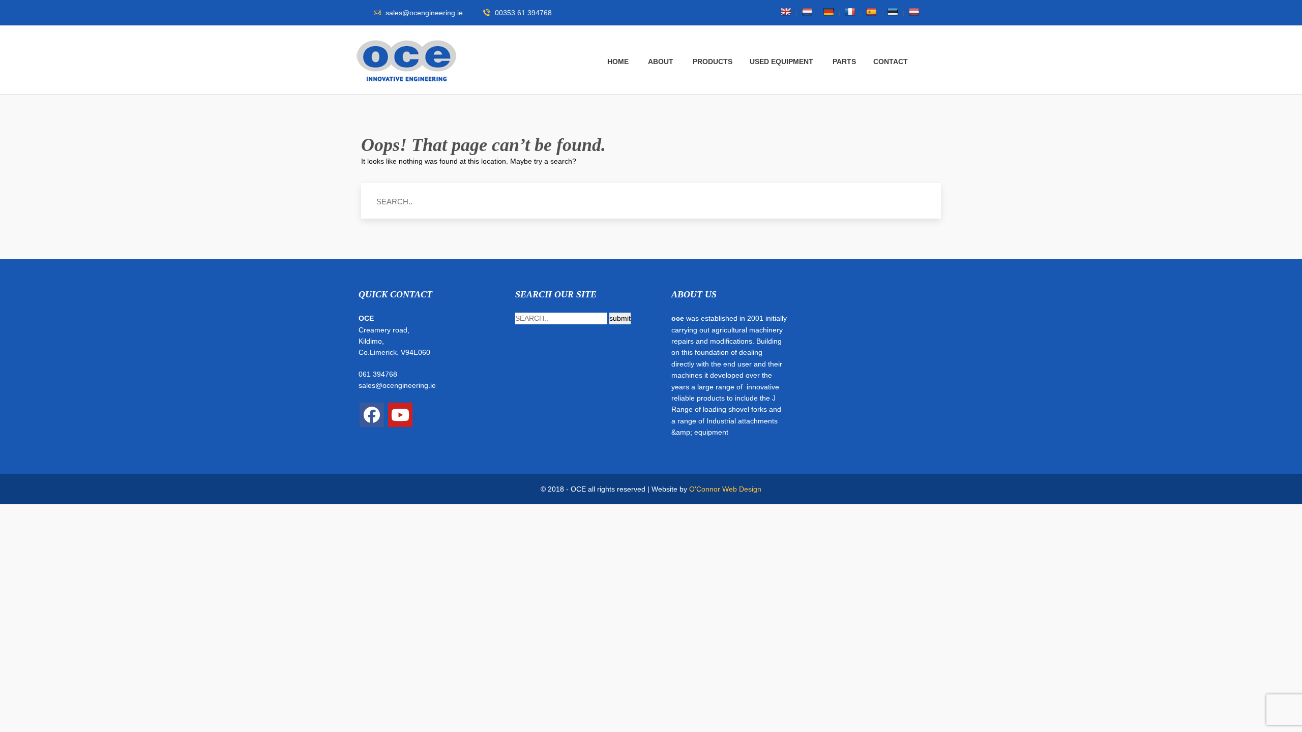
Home (618, 61)
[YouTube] (400, 415)
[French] (850, 12)
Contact (890, 61)
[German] (828, 12)
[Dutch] (807, 12)
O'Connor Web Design (725, 489)
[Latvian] (914, 12)
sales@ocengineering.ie (397, 385)
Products (712, 61)
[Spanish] (871, 12)
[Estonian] (892, 12)
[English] (786, 12)
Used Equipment (781, 61)
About (660, 61)
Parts (844, 61)
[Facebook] (372, 415)
